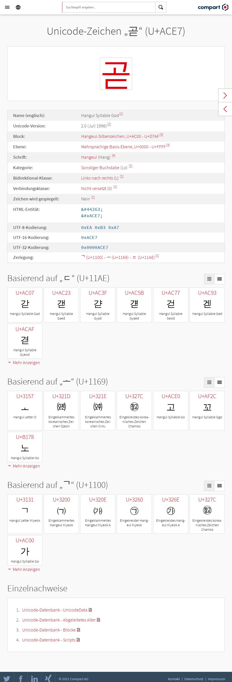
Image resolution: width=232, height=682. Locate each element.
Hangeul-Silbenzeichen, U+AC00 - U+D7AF (120, 136)
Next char (225, 95)
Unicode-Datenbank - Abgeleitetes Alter (59, 620)
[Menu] (7, 7)
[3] (161, 134)
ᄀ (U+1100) (92, 257)
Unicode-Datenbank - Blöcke (49, 630)
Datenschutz (193, 679)
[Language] (18, 7)
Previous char (225, 109)
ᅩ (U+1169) (118, 257)
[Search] (160, 7)
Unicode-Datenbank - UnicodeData (54, 610)
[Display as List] (219, 279)
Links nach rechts (97, 178)
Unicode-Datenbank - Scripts (48, 640)
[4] (113, 155)
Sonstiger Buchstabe (100, 167)
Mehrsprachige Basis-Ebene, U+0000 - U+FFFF (123, 146)
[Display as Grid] (209, 279)
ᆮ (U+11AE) (143, 257)
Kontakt (174, 679)
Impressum (216, 679)
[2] (109, 124)
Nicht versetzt (93, 188)
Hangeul (89, 157)
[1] (121, 114)
